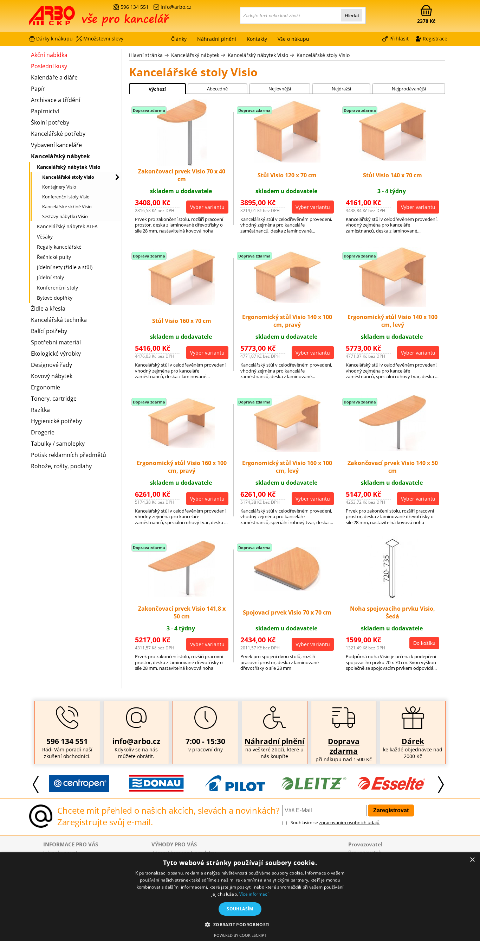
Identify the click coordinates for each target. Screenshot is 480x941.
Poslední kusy (49, 66)
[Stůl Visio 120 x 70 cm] (287, 160)
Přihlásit (399, 38)
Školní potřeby (50, 122)
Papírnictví (45, 111)
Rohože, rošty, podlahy (61, 466)
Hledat (352, 15)
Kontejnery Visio (59, 187)
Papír (38, 89)
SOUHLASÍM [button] (240, 909)
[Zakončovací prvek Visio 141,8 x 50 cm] (181, 595)
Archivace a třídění (55, 100)
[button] (240, 924)
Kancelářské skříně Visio (67, 206)
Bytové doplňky (54, 297)
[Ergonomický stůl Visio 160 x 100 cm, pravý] (181, 446)
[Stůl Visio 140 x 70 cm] (392, 159)
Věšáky (45, 236)
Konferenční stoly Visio (66, 196)
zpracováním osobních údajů (349, 822)
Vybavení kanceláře (56, 145)
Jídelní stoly (50, 277)
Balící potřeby (49, 331)
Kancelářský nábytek (195, 55)
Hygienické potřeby (56, 421)
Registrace (435, 38)
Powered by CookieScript (240, 935)
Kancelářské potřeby (58, 134)
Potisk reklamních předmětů (68, 455)
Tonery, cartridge (54, 398)
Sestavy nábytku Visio (65, 216)
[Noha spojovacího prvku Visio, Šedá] (392, 601)
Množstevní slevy (103, 38)
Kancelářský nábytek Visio (258, 55)
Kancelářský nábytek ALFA (67, 226)
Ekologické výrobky (56, 353)
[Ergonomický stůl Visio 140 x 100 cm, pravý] (287, 301)
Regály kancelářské (59, 246)
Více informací (253, 894)
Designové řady (51, 365)
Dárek (413, 741)
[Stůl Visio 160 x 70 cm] (181, 303)
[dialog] (240, 896)
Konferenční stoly (57, 287)
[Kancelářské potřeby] (67, 18)
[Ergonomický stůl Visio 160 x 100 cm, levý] (287, 449)
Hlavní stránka (146, 55)
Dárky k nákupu (54, 38)
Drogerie (42, 432)
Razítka (40, 410)
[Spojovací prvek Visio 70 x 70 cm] (287, 588)
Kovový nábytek (51, 376)
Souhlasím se (335, 822)
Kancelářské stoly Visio (323, 55)
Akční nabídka (49, 55)
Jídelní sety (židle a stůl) (64, 267)
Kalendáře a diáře (54, 77)
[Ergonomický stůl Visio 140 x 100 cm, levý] (392, 305)
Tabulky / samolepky (58, 443)
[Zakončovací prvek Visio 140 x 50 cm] (392, 449)
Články (179, 39)
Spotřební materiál (56, 342)
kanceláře (295, 225)
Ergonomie (45, 387)
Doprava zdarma (343, 746)
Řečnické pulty (54, 257)
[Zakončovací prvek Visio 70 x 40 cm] (182, 164)
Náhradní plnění (274, 741)
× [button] (472, 860)
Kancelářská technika (59, 320)
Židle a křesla (48, 308)
